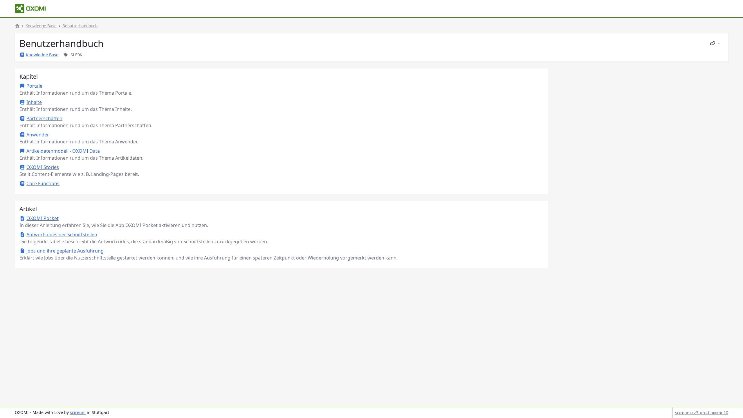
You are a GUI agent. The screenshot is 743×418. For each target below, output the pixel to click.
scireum (78, 412)
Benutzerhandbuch (80, 25)
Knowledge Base (41, 25)
